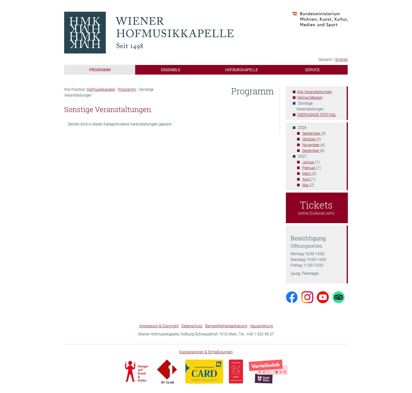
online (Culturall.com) (316, 207)
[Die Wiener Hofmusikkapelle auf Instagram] (307, 296)
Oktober (309, 138)
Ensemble (170, 69)
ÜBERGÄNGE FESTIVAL (316, 114)
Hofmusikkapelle (101, 89)
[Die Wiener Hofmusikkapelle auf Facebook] (292, 296)
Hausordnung (261, 325)
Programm (100, 69)
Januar (308, 161)
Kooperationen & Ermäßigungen (206, 351)
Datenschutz (191, 325)
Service (312, 69)
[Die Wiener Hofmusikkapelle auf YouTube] (323, 296)
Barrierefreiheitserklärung (226, 325)
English (341, 59)
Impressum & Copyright (159, 325)
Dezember (311, 150)
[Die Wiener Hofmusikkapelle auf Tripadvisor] (339, 296)
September (311, 133)
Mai (306, 184)
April (306, 179)
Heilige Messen (310, 97)
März (307, 173)
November (311, 144)
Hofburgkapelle (241, 69)
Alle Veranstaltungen (314, 91)
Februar (309, 167)
